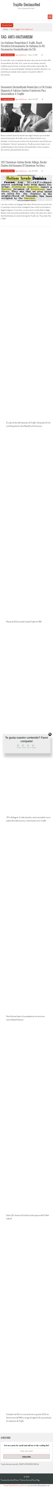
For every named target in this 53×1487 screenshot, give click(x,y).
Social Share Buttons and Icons (16, 1485)
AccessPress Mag (32, 1480)
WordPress (14, 1480)
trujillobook (22, 55)
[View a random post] (3, 16)
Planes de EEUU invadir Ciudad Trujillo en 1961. (24, 621)
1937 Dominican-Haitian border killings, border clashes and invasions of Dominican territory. (24, 163)
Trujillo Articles (7, 55)
